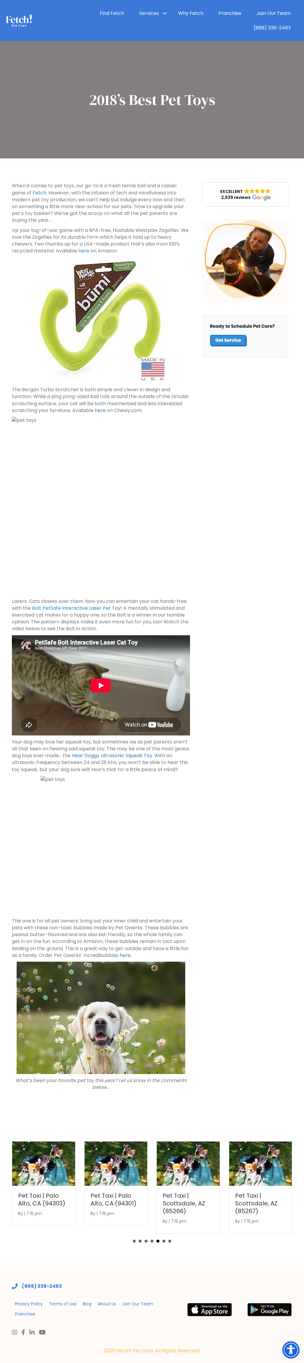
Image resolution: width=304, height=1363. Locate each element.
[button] (245, 194)
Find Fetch (112, 13)
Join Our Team (273, 13)
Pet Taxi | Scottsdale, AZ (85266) (184, 1203)
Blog (87, 1304)
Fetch (39, 192)
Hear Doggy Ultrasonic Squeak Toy (112, 755)
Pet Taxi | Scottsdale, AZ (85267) (256, 1203)
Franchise (229, 13)
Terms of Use (63, 1304)
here (83, 250)
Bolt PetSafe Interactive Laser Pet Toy (76, 608)
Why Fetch (190, 13)
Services (149, 13)
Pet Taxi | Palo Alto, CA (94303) (41, 1199)
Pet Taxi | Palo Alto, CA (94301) (114, 1199)
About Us (107, 1304)
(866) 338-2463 (272, 27)
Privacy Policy (29, 1304)
